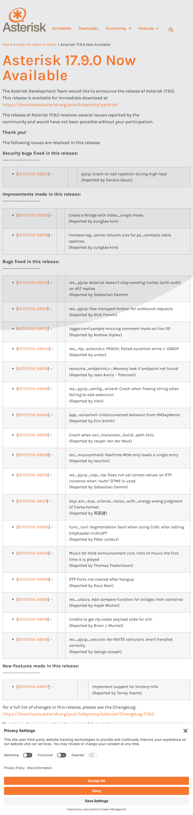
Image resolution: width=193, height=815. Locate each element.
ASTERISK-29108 (33, 368)
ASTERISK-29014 (33, 639)
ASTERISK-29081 (33, 599)
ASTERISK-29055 (33, 215)
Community (116, 28)
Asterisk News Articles (36, 44)
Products (146, 28)
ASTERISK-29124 (32, 308)
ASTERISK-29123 (33, 328)
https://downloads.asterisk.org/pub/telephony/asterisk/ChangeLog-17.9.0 (78, 714)
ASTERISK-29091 (33, 435)
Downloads (88, 28)
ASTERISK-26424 (33, 414)
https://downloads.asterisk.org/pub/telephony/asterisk (60, 104)
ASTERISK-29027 (33, 686)
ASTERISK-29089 (33, 579)
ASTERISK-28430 (33, 348)
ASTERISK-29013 (33, 282)
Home (8, 44)
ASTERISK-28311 (32, 501)
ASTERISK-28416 (33, 619)
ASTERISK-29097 (33, 388)
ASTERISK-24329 (33, 553)
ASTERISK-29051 (33, 475)
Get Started (61, 28)
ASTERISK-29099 (33, 454)
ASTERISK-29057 (33, 173)
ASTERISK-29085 (33, 527)
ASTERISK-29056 (33, 235)
